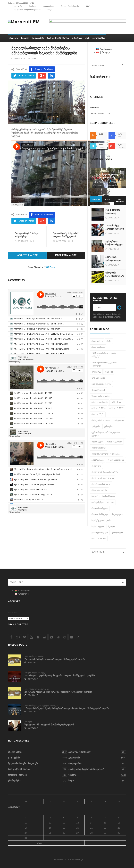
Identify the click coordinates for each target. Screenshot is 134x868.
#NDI (109, 341)
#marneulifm (97, 341)
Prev (92, 178)
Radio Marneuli (98, 390)
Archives (94, 107)
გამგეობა (96, 426)
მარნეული (96, 466)
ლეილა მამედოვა (116, 460)
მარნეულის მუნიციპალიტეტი (105, 472)
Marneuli (109, 372)
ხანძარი (102, 538)
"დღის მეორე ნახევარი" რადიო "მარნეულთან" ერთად (65, 236)
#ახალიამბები (98, 347)
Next (123, 178)
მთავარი (18, 6)
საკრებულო (117, 514)
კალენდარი (98, 38)
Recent (108, 199)
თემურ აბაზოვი (99, 448)
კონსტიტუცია (98, 460)
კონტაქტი (77, 38)
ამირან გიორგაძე (100, 402)
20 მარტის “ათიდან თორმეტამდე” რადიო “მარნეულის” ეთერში (58, 692)
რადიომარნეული (100, 508)
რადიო (110, 502)
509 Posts (50, 267)
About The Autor (27, 255)
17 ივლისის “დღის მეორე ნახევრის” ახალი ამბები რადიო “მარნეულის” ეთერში (67, 708)
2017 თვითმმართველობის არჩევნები (104, 364)
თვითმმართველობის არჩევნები (106, 454)
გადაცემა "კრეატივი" (79, 752)
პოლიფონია (75, 763)
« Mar (39, 843)
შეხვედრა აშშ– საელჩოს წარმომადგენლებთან (49, 724)
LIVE (88, 6)
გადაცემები (48, 6)
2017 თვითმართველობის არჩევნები (104, 355)
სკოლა (111, 526)
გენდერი (108, 426)
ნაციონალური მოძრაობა (103, 496)
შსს (93, 538)
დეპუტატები (97, 442)
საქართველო (98, 526)
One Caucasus (98, 378)
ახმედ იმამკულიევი (100, 420)
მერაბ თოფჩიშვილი (101, 484)
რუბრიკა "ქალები (17, 775)
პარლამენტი (97, 502)
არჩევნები (116, 402)
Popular (96, 199)
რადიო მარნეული (100, 514)
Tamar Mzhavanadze (101, 396)
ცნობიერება (14, 780)
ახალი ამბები (98, 414)
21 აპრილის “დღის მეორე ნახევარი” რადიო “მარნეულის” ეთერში (60, 675)
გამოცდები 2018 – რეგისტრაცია (108, 176)
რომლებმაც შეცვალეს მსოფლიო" (86, 769)
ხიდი (50, 9)
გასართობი (74, 757)
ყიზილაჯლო (117, 532)
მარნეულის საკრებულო (103, 478)
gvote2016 (96, 372)
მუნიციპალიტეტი (99, 490)
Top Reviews (120, 200)
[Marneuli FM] (25, 21)
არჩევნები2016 (99, 408)
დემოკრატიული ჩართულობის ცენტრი (106, 434)
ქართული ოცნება (100, 532)
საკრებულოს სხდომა (101, 520)
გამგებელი (118, 420)
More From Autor (65, 255)
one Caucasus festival (101, 384)
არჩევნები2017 (116, 408)
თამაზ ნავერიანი (114, 442)
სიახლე (32, 6)
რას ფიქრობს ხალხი (70, 6)
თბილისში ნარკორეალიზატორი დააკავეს (116, 275)
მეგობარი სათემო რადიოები (28, 9)
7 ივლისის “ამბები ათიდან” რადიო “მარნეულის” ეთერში (55, 659)
